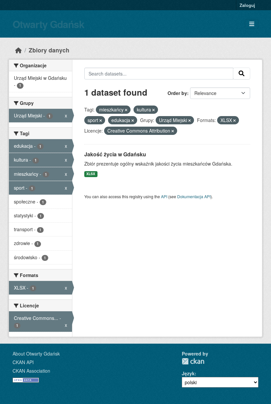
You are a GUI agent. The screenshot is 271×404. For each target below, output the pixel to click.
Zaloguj (247, 5)
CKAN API (23, 362)
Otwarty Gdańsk (48, 24)
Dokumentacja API (194, 196)
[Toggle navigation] (251, 24)
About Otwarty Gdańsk (36, 353)
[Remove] (126, 109)
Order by (177, 93)
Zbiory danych (49, 50)
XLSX (90, 173)
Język (188, 373)
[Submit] (241, 73)
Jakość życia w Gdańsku (115, 154)
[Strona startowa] (18, 50)
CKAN (193, 361)
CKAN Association (31, 370)
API (164, 196)
